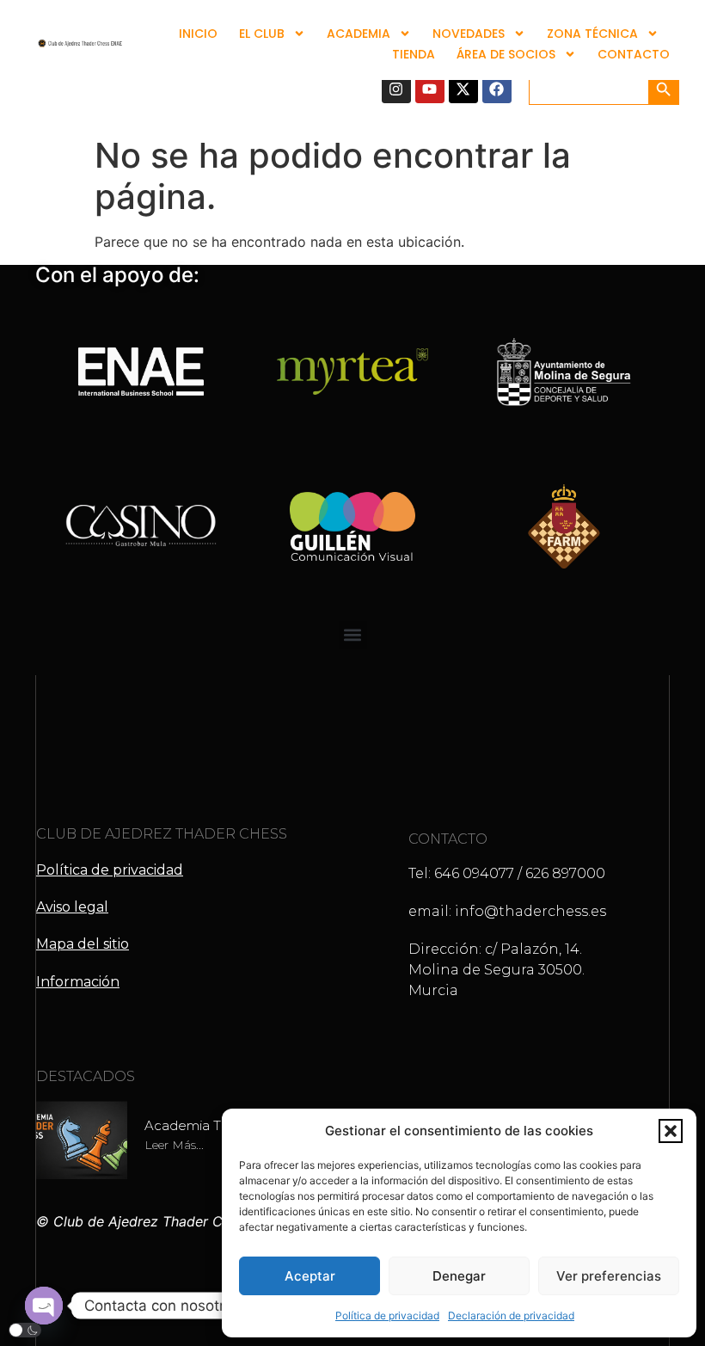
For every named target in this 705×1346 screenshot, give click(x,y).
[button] (670, 1131)
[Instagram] (396, 88)
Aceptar (310, 1276)
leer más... (174, 1144)
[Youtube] (429, 88)
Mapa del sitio (82, 944)
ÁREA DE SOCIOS (506, 54)
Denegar (459, 1276)
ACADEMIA (358, 33)
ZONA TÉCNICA (592, 33)
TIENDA (413, 54)
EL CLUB (262, 33)
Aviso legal (72, 907)
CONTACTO (634, 54)
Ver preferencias (608, 1276)
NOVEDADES (468, 33)
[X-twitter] (463, 88)
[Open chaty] (44, 1305)
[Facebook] (497, 88)
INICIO (198, 33)
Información (78, 982)
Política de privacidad (387, 1315)
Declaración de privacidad (511, 1315)
